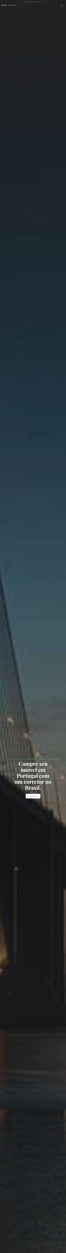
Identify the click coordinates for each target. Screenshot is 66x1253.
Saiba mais (33, 796)
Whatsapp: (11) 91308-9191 (30, 1)
